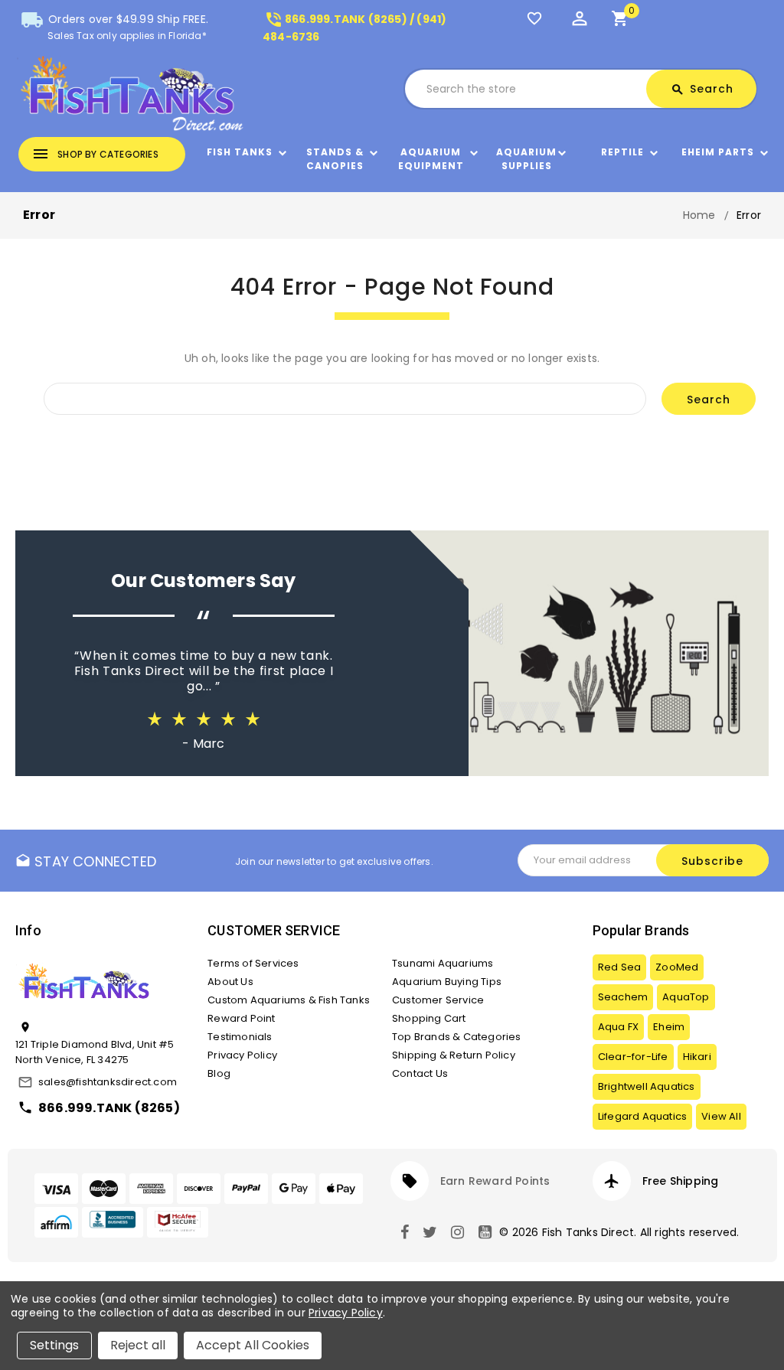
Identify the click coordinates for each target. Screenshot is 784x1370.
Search (702, 88)
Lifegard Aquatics (642, 1116)
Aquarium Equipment (431, 158)
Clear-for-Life (633, 1056)
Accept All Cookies (252, 1345)
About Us (230, 981)
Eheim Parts (717, 151)
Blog (218, 1073)
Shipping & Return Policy (453, 1055)
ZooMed (676, 967)
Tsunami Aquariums (442, 963)
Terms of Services (253, 963)
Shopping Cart (429, 1018)
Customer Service (438, 1000)
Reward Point (241, 1018)
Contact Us (420, 1073)
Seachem (623, 997)
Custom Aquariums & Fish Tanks (288, 1000)
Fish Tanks (240, 151)
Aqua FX (618, 1026)
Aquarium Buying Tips (446, 981)
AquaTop (685, 997)
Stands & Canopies (335, 158)
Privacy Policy (242, 1055)
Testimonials (239, 1036)
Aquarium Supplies (526, 158)
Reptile (622, 151)
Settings (54, 1345)
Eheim (668, 1026)
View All (721, 1116)
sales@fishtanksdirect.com (107, 1082)
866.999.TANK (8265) (109, 1108)
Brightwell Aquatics (646, 1086)
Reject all (137, 1345)
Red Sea (619, 967)
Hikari (697, 1056)
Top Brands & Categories (456, 1036)
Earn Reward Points (495, 1181)
